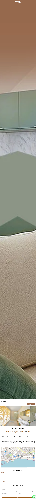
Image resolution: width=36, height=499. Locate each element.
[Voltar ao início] (18, 1)
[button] (1, 1)
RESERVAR (31, 404)
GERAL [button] (2, 472)
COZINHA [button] (3, 478)
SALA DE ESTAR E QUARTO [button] (7, 475)
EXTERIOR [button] (3, 481)
